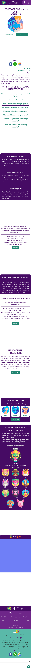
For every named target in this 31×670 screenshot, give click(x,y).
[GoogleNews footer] (20, 654)
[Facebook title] (10, 64)
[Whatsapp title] (15, 64)
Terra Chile (4, 617)
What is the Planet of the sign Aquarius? (15, 115)
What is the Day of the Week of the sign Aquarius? (15, 119)
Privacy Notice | (17, 638)
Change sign (9, 34)
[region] (15, 47)
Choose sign (15, 419)
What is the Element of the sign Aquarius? (15, 107)
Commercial (12, 627)
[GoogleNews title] (20, 64)
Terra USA (3, 621)
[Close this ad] (29, 661)
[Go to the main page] (10, 2)
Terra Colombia (15, 617)
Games (28, 621)
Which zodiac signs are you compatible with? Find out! (15, 95)
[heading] (15, 247)
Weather (15, 621)
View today (22, 34)
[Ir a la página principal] (2, 540)
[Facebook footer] (10, 654)
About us (23, 638)
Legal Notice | (9, 638)
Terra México (26, 617)
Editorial (20, 627)
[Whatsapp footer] (15, 654)
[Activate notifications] (28, 666)
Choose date (15, 372)
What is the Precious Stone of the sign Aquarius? (15, 125)
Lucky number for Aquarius (15, 100)
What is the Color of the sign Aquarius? (15, 111)
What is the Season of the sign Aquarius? (15, 103)
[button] (24, 2)
